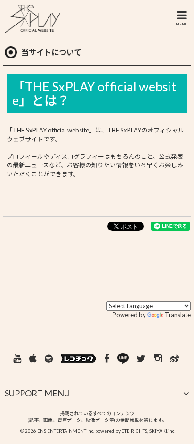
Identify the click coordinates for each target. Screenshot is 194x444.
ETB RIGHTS (134, 431)
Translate (178, 315)
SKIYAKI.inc (161, 431)
